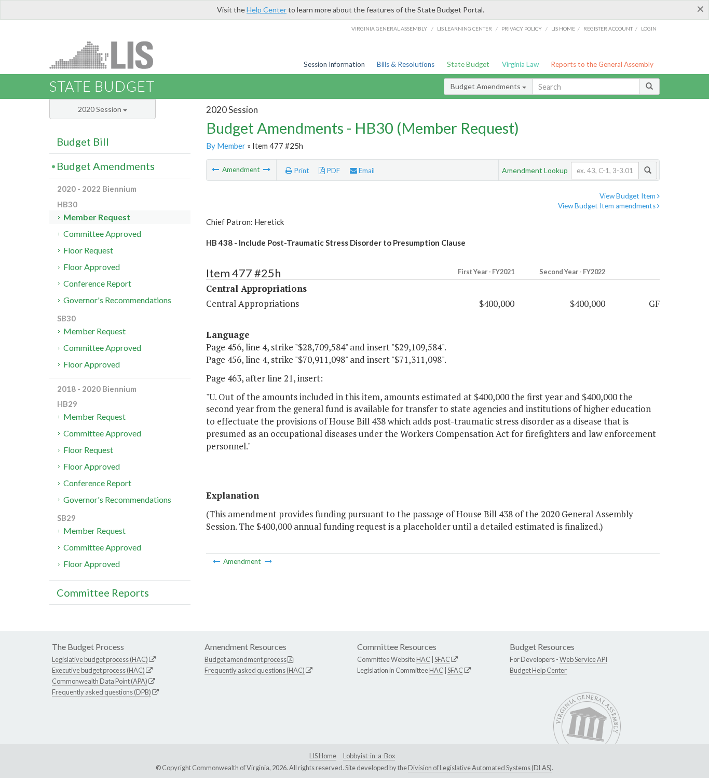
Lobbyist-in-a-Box (369, 756)
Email (366, 170)
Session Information (334, 64)
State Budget (468, 64)
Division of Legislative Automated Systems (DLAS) (480, 767)
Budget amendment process (245, 659)
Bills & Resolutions (405, 64)
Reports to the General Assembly (602, 64)
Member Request (96, 217)
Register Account (608, 28)
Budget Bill (83, 141)
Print (300, 170)
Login (649, 28)
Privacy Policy (521, 28)
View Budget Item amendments (607, 206)
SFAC (442, 659)
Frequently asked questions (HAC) (254, 670)
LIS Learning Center (464, 28)
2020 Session (100, 109)
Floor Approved (91, 267)
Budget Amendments (486, 86)
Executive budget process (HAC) (98, 670)
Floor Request (88, 250)
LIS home (563, 28)
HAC (423, 659)
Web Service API (583, 659)
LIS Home (322, 756)
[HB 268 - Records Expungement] (216, 169)
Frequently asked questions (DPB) (101, 692)
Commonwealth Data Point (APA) (99, 681)
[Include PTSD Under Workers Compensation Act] (266, 169)
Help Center (267, 9)
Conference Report (97, 283)
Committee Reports (103, 592)
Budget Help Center (538, 670)
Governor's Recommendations (117, 300)
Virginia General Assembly (389, 28)
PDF (332, 170)
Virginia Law (520, 64)
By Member (226, 145)
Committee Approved (102, 233)
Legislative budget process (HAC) (100, 659)
